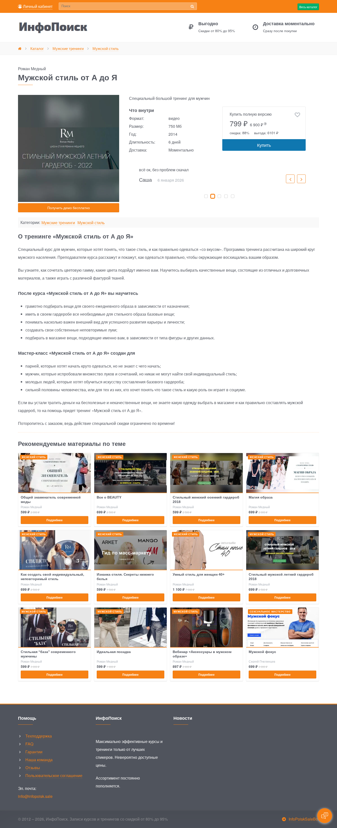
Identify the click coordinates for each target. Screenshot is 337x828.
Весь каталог (308, 7)
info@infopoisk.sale (35, 796)
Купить (264, 145)
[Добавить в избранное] (297, 114)
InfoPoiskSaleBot (304, 819)
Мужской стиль (91, 222)
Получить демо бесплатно (68, 207)
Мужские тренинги (58, 222)
